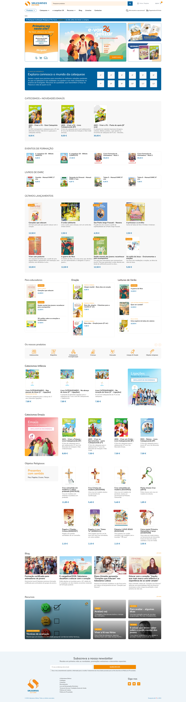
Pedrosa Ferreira (89, 285)
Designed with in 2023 (154, 698)
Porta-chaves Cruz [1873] (148, 489)
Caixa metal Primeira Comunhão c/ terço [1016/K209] (149, 531)
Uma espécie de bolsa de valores (142, 321)
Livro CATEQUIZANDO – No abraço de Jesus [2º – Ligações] (74, 391)
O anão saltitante (68, 222)
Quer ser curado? (137, 305)
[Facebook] (129, 683)
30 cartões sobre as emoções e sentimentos (49, 319)
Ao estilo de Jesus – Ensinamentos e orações (141, 257)
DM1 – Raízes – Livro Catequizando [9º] (148, 440)
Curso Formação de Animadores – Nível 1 (111, 155)
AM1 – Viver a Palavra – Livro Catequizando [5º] (72, 440)
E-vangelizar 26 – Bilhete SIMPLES (44, 155)
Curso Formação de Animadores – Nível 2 (145, 155)
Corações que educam (37, 222)
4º (132, 75)
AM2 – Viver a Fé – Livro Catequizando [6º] (71, 126)
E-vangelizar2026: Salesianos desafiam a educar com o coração (74, 577)
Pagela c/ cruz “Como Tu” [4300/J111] (97, 530)
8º (111, 84)
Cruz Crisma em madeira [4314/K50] (96, 489)
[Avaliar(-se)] (109, 609)
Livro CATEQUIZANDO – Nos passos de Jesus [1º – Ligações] (38, 391)
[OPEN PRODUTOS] (34, 10)
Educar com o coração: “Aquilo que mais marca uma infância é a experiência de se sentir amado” (144, 578)
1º (100, 75)
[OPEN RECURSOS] (75, 10)
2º (111, 75)
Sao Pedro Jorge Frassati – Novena (108, 222)
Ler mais (158, 553)
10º (132, 84)
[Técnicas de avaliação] (58, 619)
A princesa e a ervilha (135, 222)
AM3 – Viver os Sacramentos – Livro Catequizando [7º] (96, 441)
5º (143, 75)
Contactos (62, 682)
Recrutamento (64, 684)
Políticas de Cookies (65, 690)
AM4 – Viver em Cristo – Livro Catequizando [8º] (124, 440)
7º (100, 84)
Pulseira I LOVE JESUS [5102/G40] (123, 530)
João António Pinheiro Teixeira (140, 302)
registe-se (61, 20)
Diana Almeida (42, 288)
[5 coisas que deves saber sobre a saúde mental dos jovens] (144, 630)
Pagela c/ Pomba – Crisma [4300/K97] (70, 530)
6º (153, 75)
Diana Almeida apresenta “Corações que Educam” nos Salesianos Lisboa (107, 578)
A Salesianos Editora (65, 678)
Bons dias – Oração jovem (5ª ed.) (96, 323)
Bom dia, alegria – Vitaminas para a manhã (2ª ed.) (97, 306)
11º (143, 84)
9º (122, 84)
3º (122, 75)
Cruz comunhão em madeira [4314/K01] (122, 489)
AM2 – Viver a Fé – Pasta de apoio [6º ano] (109, 126)
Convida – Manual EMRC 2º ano (45, 178)
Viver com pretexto (36, 256)
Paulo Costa (134, 319)
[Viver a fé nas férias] (109, 630)
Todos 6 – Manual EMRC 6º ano (147, 178)
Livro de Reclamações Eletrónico (69, 686)
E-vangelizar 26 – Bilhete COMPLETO (78, 155)
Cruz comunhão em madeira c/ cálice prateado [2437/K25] (70, 489)
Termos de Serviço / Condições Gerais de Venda (73, 688)
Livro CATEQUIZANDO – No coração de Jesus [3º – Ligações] (108, 391)
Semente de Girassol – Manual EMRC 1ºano (80, 178)
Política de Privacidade (66, 692)
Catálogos (62, 680)
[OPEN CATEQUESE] (49, 10)
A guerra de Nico (68, 256)
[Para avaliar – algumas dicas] (144, 609)
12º (153, 84)
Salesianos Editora (31, 394)
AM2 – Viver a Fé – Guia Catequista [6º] (43, 126)
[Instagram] (138, 683)
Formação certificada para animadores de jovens (37, 577)
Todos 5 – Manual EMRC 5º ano (113, 178)
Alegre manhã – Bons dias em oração (97, 287)
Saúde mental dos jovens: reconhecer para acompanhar (109, 257)
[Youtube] (134, 683)
